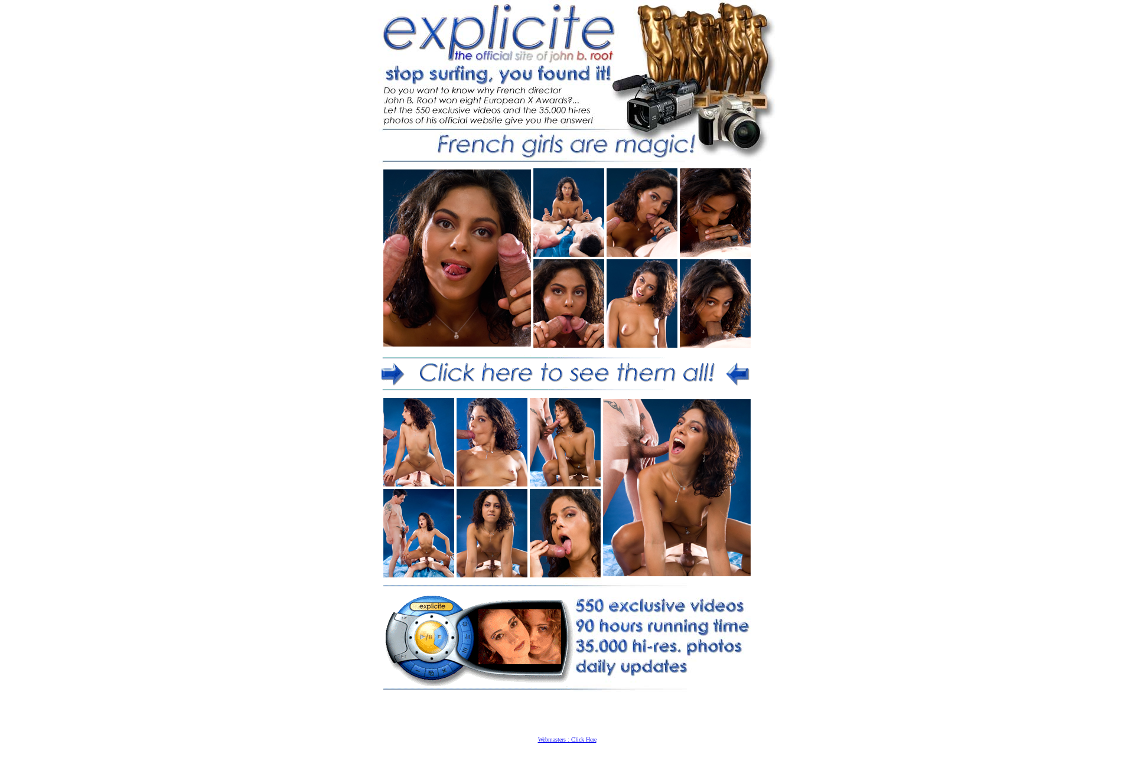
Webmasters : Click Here (567, 739)
